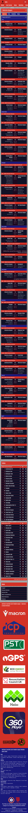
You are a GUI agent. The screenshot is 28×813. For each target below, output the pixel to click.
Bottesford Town (9, 559)
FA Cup (22, 763)
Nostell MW (20, 220)
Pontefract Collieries (10, 535)
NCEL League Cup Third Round (12, 366)
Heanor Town (9, 89)
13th (3, 195)
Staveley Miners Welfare (9, 156)
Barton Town (9, 238)
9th (2, 335)
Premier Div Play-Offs (22, 773)
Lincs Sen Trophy (14, 764)
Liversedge (20, 257)
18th (3, 79)
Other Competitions (6, 594)
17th (3, 27)
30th (3, 408)
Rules (21, 786)
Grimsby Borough (8, 44)
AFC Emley (8, 540)
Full (1, 770)
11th (3, 68)
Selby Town (8, 562)
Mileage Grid (18, 780)
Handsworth (20, 264)
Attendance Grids (10, 767)
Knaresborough (9, 542)
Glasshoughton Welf (22, 96)
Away (7, 770)
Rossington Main (8, 24)
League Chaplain (10, 786)
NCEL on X (6, 790)
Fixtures (4, 599)
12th (3, 311)
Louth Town (8, 530)
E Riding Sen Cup (6, 764)
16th (3, 353)
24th (3, 262)
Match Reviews (5, 596)
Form (10, 770)
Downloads (3, 787)
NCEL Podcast (20, 757)
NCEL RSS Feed (24, 792)
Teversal (7, 547)
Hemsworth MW (9, 554)
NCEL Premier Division (9, 55)
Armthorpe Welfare (22, 147)
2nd (3, 328)
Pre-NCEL (17, 787)
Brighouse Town (9, 116)
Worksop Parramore (10, 483)
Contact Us (17, 786)
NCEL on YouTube (16, 792)
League (3, 588)
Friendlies (7, 21)
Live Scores (9, 5)
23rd (3, 360)
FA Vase (22, 774)
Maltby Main (9, 198)
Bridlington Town (21, 81)
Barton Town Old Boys (10, 486)
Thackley (10, 212)
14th (3, 21)
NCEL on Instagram (12, 790)
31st (3, 218)
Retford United (9, 105)
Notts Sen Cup (3, 766)
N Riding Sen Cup (21, 764)
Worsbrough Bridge (10, 545)
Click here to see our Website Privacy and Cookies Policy (14, 811)
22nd (3, 145)
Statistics (13, 14)
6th (2, 173)
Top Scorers (3, 773)
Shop (2, 790)
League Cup (18, 763)
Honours (8, 787)
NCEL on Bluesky (9, 792)
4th (2, 55)
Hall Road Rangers (21, 205)
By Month (15, 761)
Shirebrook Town (9, 537)
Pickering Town (9, 321)
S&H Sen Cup (9, 766)
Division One (4, 592)
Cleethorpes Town (9, 533)
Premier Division (5, 590)
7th (2, 61)
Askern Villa (8, 576)
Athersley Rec (8, 528)
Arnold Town (9, 132)
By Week (10, 761)
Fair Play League (9, 773)
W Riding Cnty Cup (16, 766)
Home (2, 5)
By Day (7, 761)
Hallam (7, 552)
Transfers (15, 757)
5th (2, 302)
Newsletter (13, 787)
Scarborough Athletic (20, 231)
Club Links (3, 793)
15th (3, 137)
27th (3, 42)
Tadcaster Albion (9, 63)
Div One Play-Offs (12, 763)
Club (9, 14)
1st (2, 49)
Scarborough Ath (9, 469)
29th (3, 153)
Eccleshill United (9, 557)
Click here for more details (20, 579)
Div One (6, 763)
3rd (2, 165)
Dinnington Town (9, 569)
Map (14, 780)
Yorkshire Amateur (10, 574)
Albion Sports (8, 525)
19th (3, 401)
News (15, 5)
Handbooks (24, 786)
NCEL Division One (6, 523)
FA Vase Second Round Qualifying (12, 137)
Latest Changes (4, 783)
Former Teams (24, 780)
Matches (21, 5)
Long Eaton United (8, 125)
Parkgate (20, 57)
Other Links (8, 793)
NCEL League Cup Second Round (12, 243)
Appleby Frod (20, 167)
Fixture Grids (3, 767)
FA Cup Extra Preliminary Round (12, 68)
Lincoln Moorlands (9, 517)
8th (2, 281)
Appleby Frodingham (10, 571)
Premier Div (20, 761)
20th (3, 203)
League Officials (4, 786)
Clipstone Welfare (9, 549)
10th (3, 185)
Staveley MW (8, 498)
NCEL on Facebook (20, 790)
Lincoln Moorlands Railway (22, 176)
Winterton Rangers (22, 24)
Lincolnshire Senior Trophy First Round (13, 165)
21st (3, 36)
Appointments (10, 783)
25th (3, 94)
